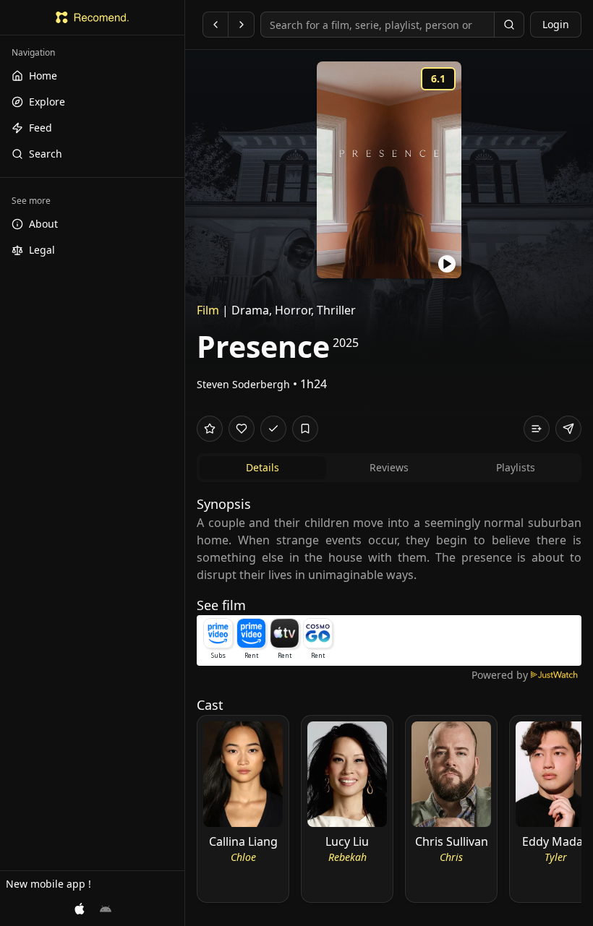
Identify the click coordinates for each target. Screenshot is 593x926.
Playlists (515, 467)
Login (555, 24)
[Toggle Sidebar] (184, 463)
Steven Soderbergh (243, 384)
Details (262, 467)
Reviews (389, 467)
